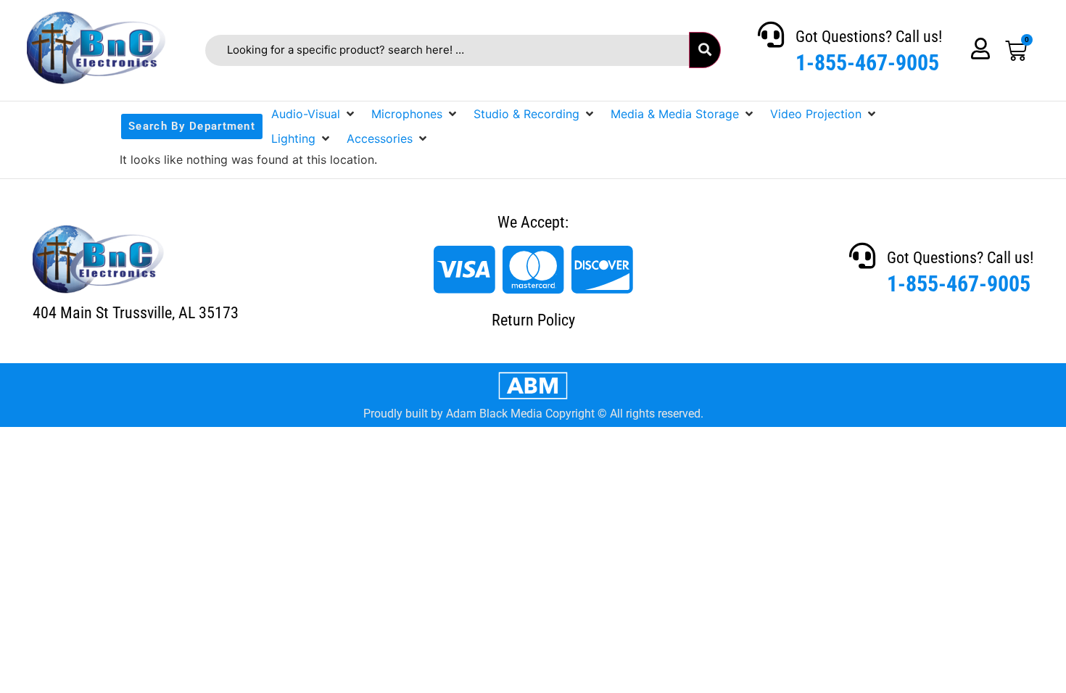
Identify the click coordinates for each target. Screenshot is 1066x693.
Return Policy (533, 320)
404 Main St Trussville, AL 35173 (136, 313)
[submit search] (705, 50)
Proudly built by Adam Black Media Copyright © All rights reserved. (533, 413)
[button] (314, 113)
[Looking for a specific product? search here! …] (447, 50)
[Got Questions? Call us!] (771, 35)
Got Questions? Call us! (869, 37)
